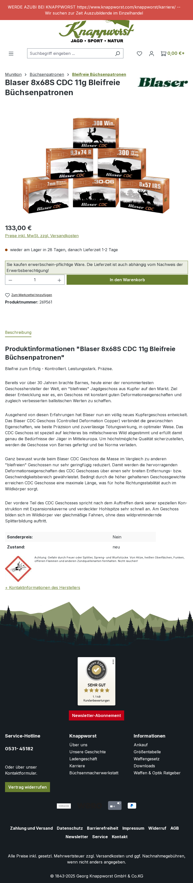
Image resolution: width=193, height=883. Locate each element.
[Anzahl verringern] (10, 280)
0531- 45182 (19, 748)
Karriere (77, 765)
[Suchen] (117, 53)
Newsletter (77, 836)
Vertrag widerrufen (27, 787)
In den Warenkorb (127, 279)
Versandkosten (110, 855)
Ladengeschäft (83, 758)
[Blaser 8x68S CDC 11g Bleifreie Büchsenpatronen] (96, 165)
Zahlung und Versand (31, 828)
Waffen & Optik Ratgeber (157, 772)
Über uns (78, 744)
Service (100, 836)
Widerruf (157, 828)
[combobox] (69, 53)
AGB (174, 828)
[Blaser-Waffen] (163, 82)
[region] (96, 10)
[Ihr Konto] (152, 53)
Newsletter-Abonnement (96, 715)
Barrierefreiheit (102, 828)
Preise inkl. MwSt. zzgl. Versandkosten (42, 235)
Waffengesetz (147, 758)
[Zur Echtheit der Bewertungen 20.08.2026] (96, 704)
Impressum (133, 828)
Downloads (144, 765)
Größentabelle (147, 751)
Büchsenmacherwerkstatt (93, 772)
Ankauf (141, 744)
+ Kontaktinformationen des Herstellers (42, 587)
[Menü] (11, 53)
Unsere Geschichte (87, 751)
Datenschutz (70, 828)
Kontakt (120, 836)
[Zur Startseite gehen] (96, 29)
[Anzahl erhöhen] (59, 280)
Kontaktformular (20, 773)
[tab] (18, 332)
